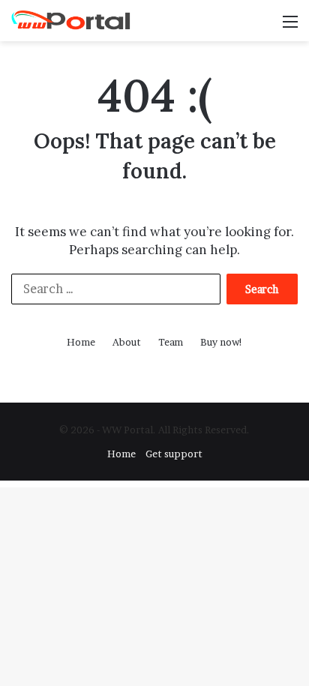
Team (170, 342)
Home (81, 342)
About (126, 342)
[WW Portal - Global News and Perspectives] (71, 20)
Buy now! (221, 342)
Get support (174, 454)
